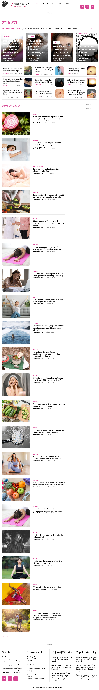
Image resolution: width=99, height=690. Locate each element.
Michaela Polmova (39, 589)
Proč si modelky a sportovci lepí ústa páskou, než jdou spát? (47, 562)
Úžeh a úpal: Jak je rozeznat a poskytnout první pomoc (76, 81)
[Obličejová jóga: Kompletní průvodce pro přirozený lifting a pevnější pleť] (16, 384)
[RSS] (92, 7)
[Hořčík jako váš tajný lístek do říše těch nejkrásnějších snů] (16, 541)
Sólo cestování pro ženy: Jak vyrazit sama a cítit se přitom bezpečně (61, 667)
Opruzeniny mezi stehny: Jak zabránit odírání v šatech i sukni (12, 81)
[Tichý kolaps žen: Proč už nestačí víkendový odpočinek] (16, 175)
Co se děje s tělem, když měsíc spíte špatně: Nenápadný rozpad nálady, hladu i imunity (47, 144)
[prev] (91, 28)
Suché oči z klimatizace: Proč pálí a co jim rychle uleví (62, 51)
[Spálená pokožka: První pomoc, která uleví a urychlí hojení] (28, 93)
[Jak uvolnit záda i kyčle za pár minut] (16, 594)
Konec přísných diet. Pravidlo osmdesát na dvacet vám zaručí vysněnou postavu (49, 483)
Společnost (83, 33)
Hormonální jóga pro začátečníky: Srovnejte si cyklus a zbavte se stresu (47, 248)
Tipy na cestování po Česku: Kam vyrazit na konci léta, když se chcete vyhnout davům (86, 668)
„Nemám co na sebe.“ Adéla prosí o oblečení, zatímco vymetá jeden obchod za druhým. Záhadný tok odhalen (61, 677)
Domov (36, 297)
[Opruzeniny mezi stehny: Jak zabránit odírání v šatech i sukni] (28, 82)
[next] (95, 28)
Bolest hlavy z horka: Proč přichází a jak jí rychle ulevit (44, 81)
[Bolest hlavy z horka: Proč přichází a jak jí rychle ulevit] (59, 82)
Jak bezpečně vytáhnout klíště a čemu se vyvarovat (43, 92)
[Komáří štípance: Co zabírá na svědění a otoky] (91, 70)
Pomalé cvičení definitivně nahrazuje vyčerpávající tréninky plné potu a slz (47, 510)
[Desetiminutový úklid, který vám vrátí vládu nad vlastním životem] (16, 306)
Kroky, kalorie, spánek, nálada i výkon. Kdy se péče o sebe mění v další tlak (76, 92)
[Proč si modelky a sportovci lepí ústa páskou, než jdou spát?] (16, 567)
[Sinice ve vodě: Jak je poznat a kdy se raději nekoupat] (28, 70)
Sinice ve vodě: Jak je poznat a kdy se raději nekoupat (12, 70)
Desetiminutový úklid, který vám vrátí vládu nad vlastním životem (48, 300)
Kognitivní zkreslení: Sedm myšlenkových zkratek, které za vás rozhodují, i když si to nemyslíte (87, 46)
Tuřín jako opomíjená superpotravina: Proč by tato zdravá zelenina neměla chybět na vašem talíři (48, 118)
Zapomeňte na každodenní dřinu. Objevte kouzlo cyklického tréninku (47, 457)
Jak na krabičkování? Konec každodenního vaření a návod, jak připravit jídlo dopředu (46, 354)
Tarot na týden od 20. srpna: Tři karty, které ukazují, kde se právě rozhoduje (86, 677)
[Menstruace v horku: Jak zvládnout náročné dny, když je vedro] (59, 70)
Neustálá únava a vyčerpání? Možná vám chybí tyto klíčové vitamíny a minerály (49, 274)
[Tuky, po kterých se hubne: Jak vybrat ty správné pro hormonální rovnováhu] (16, 201)
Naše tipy (38, 96)
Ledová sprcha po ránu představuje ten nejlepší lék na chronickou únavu (48, 431)
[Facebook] (82, 7)
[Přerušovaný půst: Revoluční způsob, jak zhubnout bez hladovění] (16, 411)
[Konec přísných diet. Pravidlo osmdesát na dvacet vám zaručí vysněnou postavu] (16, 489)
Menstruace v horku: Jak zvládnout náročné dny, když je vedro (44, 70)
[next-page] (7, 636)
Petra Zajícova (8, 59)
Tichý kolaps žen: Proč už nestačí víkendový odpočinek (46, 170)
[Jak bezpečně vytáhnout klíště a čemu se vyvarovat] (59, 93)
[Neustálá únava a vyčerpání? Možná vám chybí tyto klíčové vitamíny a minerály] (16, 280)
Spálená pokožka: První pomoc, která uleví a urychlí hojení (12, 92)
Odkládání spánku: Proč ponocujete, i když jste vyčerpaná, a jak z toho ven (37, 48)
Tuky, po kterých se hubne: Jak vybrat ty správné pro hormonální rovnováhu (49, 196)
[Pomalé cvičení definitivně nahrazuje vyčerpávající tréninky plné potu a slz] (16, 515)
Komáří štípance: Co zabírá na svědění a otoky (76, 70)
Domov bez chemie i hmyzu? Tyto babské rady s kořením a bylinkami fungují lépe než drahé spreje (47, 615)
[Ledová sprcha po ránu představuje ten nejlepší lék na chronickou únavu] (16, 437)
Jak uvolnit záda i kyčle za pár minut (47, 587)
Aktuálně (6, 73)
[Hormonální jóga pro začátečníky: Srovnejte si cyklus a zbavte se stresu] (16, 254)
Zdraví (7, 36)
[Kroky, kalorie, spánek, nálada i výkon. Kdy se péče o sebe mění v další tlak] (91, 93)
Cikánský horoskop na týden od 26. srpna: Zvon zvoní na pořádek (61, 659)
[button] (87, 2)
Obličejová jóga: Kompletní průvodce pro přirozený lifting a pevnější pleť (48, 379)
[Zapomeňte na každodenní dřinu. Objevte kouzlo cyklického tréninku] (16, 463)
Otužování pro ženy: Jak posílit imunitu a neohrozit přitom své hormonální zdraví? (48, 327)
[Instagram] (87, 7)
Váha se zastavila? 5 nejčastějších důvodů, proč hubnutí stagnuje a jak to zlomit (48, 223)
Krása (5, 97)
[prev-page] (3, 636)
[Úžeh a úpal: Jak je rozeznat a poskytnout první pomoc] (91, 82)
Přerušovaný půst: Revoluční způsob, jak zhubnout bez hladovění (49, 405)
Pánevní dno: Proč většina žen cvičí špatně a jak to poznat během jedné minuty (12, 48)
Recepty (36, 114)
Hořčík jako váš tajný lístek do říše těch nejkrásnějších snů (48, 536)
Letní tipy (38, 84)
